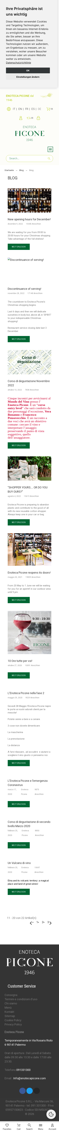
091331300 (23, 1070)
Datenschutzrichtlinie (18, 62)
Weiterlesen (19, 247)
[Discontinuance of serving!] (29, 270)
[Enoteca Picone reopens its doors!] (29, 549)
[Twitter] (29, 1091)
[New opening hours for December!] (29, 200)
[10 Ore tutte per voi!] (29, 632)
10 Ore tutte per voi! (20, 660)
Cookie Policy (13, 1020)
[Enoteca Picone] (29, 133)
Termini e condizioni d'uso (21, 999)
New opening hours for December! (29, 219)
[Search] (49, 158)
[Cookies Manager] (51, 1114)
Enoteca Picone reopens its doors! (29, 572)
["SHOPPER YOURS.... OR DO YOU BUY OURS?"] (29, 468)
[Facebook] (22, 1091)
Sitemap (10, 1016)
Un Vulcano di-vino (19, 863)
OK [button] (28, 70)
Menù (8, 1007)
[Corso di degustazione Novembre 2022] (29, 362)
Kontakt (9, 1011)
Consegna (11, 995)
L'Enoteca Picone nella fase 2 (26, 693)
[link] (18, 62)
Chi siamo (11, 1003)
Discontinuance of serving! (24, 288)
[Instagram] (37, 1091)
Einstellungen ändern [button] (27, 77)
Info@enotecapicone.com (29, 1078)
